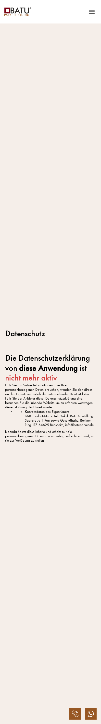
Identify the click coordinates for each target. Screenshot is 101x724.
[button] (92, 12)
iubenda (11, 431)
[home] (17, 12)
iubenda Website (42, 402)
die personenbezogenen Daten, (38, 433)
